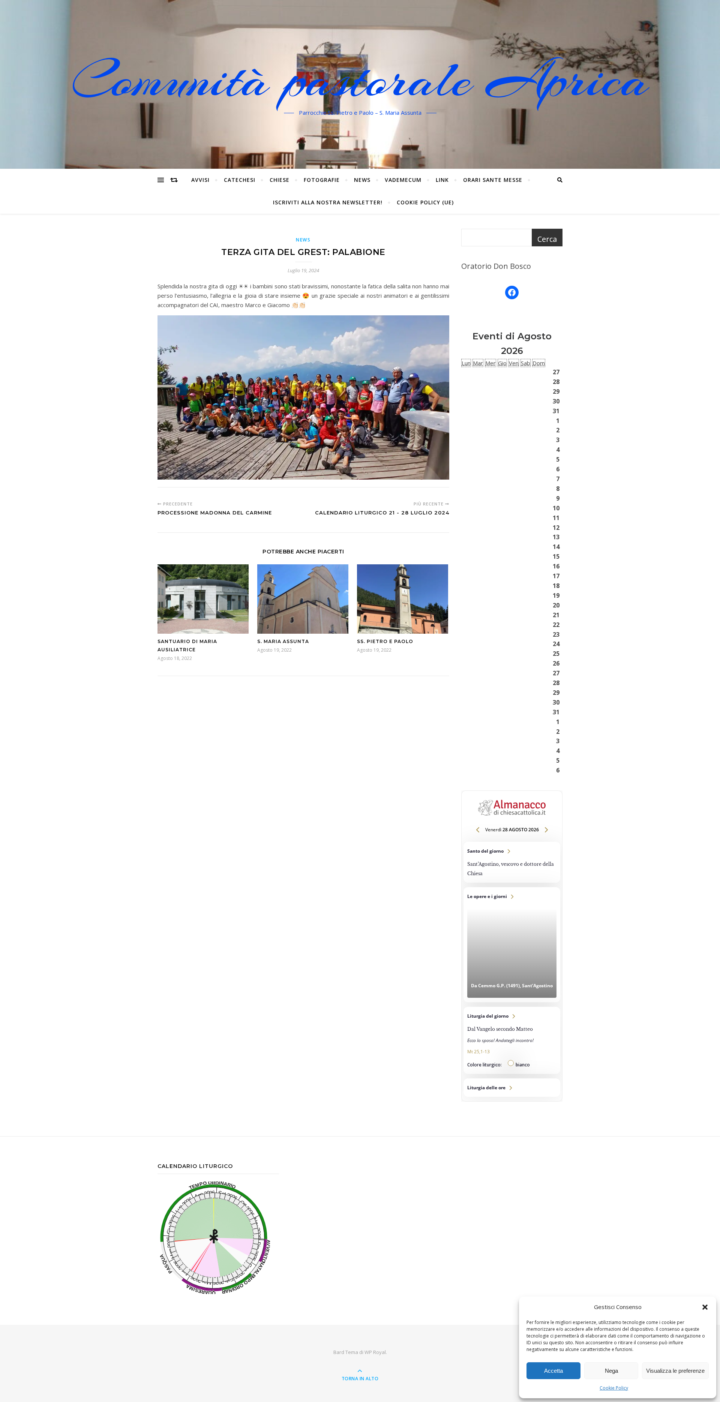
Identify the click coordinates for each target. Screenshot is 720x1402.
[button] (705, 1307)
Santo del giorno (512, 862)
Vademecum (403, 179)
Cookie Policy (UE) (425, 202)
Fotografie (322, 179)
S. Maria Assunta (283, 641)
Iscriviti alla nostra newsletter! (327, 202)
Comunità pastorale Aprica (360, 80)
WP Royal (375, 1352)
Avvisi (200, 179)
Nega (611, 1371)
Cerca (547, 239)
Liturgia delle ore (512, 1087)
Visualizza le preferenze (675, 1371)
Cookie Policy (614, 1388)
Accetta (553, 1371)
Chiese (280, 179)
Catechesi (239, 179)
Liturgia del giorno (512, 1040)
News (362, 179)
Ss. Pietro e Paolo (385, 641)
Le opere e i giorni (512, 944)
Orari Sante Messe (492, 179)
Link (442, 179)
